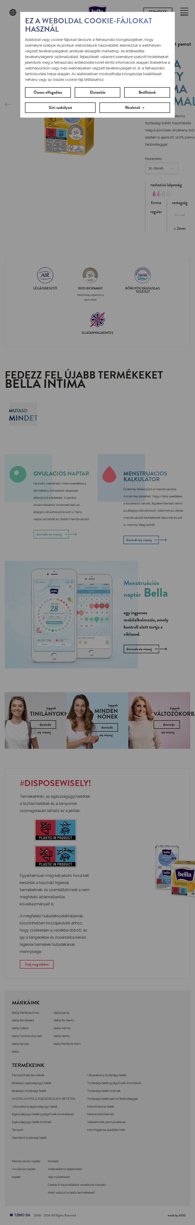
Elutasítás (97, 92)
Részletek (132, 107)
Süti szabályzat (60, 107)
